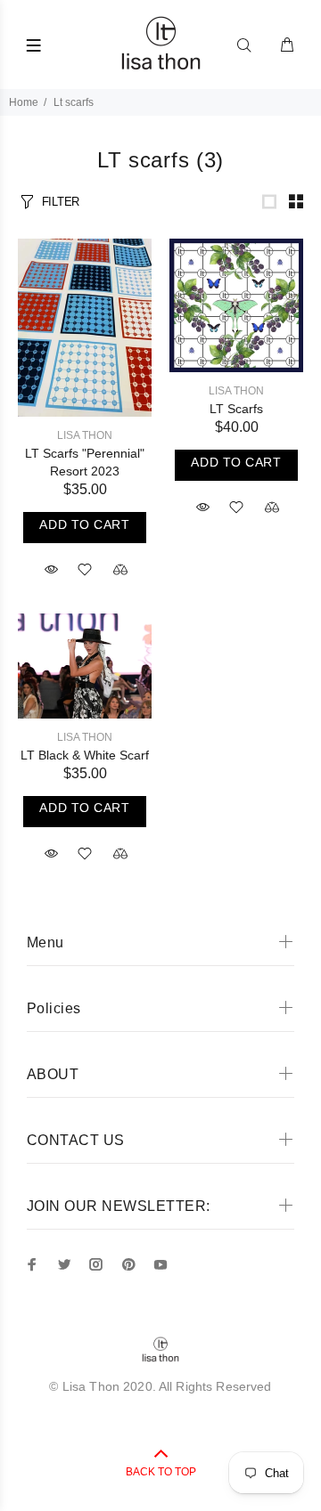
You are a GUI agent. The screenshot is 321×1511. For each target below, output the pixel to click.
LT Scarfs (236, 409)
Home (23, 102)
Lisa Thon (84, 435)
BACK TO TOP (161, 1472)
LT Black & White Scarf (85, 755)
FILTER (60, 201)
